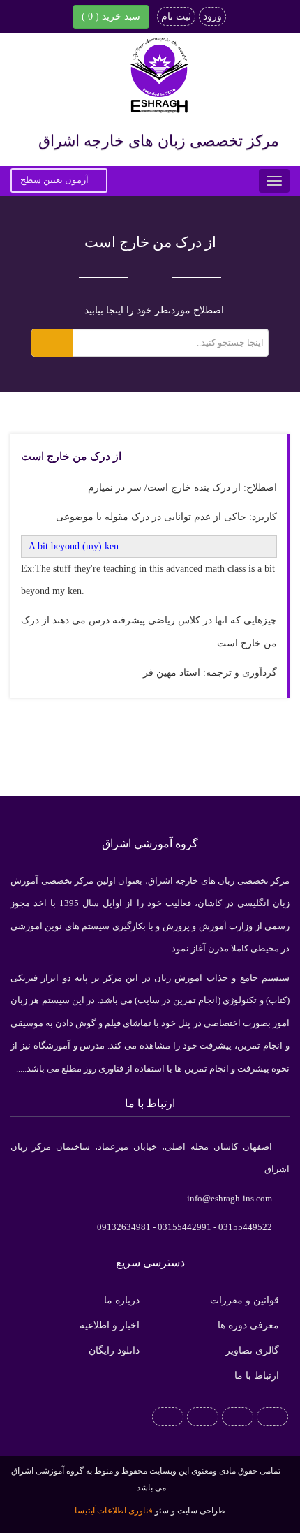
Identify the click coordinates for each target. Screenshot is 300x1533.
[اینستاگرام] (202, 1416)
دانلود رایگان (114, 1350)
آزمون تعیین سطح (55, 180)
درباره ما (122, 1300)
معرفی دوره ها (248, 1325)
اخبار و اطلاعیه (110, 1325)
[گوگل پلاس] (237, 1416)
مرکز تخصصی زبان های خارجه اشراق (158, 140)
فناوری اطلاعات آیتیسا (114, 1511)
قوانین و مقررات (244, 1300)
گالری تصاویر (252, 1350)
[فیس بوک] (272, 1416)
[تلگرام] (167, 1416)
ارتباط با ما (256, 1375)
